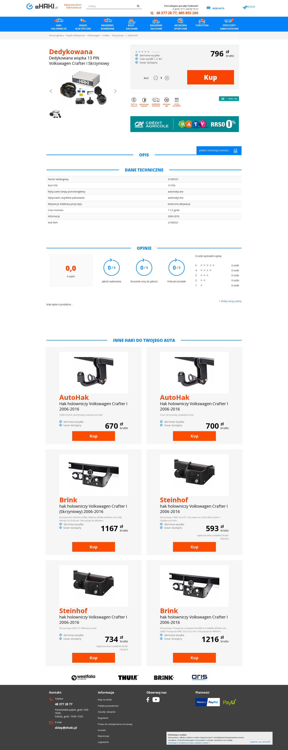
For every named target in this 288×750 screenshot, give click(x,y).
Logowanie (103, 741)
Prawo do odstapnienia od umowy (115, 724)
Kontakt (102, 730)
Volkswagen (94, 35)
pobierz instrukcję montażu (214, 150)
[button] (51, 91)
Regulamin (103, 717)
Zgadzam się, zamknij (260, 742)
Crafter (106, 35)
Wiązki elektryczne (75, 35)
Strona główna (56, 35)
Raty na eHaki (105, 699)
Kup (210, 77)
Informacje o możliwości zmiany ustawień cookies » (189, 743)
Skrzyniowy (118, 35)
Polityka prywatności (108, 705)
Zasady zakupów (106, 711)
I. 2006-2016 (132, 35)
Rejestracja (103, 735)
